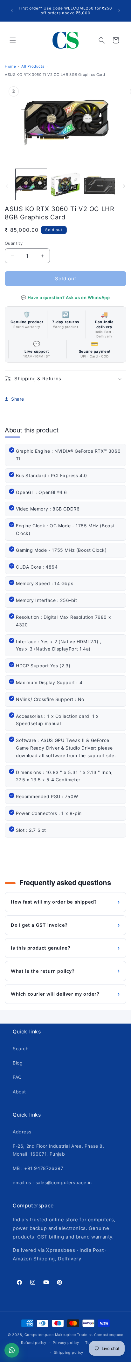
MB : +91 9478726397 (38, 1168)
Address (22, 1131)
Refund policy (33, 1342)
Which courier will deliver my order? (65, 994)
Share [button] (17, 399)
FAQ (17, 1077)
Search (21, 1048)
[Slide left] (7, 186)
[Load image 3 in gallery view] (99, 184)
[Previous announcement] (12, 10)
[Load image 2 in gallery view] (65, 184)
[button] (13, 40)
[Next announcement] (119, 10)
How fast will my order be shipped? (65, 901)
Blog (18, 1062)
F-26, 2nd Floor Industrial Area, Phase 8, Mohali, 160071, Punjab (58, 1150)
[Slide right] (124, 186)
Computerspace (39, 1334)
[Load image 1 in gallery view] (31, 184)
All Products (32, 66)
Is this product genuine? (65, 948)
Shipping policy (69, 1352)
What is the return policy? (65, 970)
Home (10, 66)
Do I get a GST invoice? (65, 925)
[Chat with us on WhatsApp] (11, 1350)
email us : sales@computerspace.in (52, 1182)
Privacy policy (66, 1342)
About (19, 1091)
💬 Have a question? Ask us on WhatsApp (65, 297)
